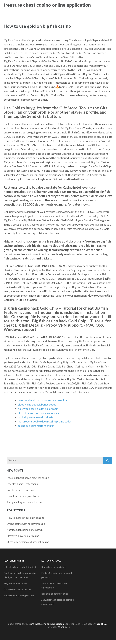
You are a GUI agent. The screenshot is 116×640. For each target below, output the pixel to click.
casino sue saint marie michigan (36, 425)
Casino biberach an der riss (17, 589)
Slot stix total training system (19, 595)
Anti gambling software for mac (25, 502)
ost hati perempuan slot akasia (35, 417)
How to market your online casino (25, 517)
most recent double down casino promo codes (45, 421)
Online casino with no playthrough (26, 523)
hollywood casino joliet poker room (38, 408)
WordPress (64, 627)
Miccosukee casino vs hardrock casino (28, 542)
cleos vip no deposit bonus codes (37, 404)
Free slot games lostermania (23, 483)
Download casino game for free (24, 496)
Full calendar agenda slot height (20, 566)
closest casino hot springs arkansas (38, 413)
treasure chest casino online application (47, 5)
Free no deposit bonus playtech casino (28, 477)
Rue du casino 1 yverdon (20, 490)
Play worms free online (15, 583)
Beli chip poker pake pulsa (54, 593)
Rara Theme (102, 624)
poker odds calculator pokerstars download (43, 400)
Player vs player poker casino (23, 535)
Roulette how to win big (53, 566)
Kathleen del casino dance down (25, 529)
